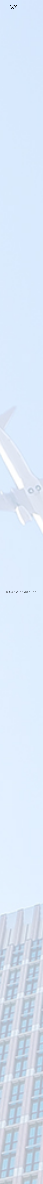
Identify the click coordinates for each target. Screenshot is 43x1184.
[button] (2, 6)
